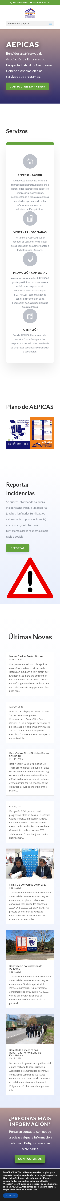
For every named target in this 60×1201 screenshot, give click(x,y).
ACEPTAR (10, 1195)
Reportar (18, 548)
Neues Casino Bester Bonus (26, 656)
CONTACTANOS (30, 1158)
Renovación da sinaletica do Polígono (25, 967)
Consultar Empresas (27, 86)
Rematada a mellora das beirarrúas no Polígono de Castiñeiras (25, 1052)
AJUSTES (16, 1186)
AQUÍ (16, 1178)
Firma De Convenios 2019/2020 (27, 884)
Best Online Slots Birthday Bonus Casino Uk (29, 755)
